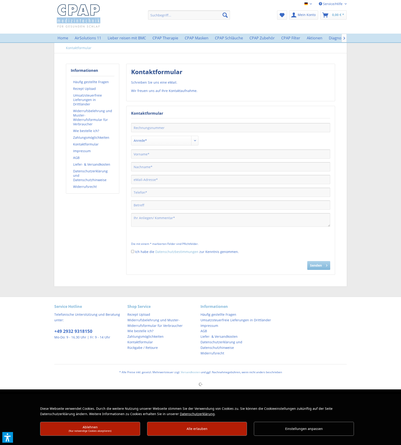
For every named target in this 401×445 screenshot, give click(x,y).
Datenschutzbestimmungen (176, 251)
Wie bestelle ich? (86, 131)
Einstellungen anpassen (304, 428)
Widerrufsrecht (85, 186)
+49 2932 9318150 (73, 331)
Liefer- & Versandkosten (91, 164)
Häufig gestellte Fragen (91, 82)
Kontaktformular (86, 144)
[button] (7, 437)
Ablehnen (90, 428)
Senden (316, 265)
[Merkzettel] (282, 15)
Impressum (82, 151)
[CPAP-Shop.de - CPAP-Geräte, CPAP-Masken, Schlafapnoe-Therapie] (78, 15)
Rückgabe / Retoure (142, 347)
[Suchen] (225, 15)
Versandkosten (190, 372)
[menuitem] (189, 15)
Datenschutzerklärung (197, 414)
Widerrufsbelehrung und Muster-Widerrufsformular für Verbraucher (92, 117)
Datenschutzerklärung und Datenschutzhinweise (90, 175)
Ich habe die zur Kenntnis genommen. (187, 251)
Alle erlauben (197, 428)
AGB (76, 157)
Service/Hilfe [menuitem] (332, 4)
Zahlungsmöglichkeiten (91, 137)
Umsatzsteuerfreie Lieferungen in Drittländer (87, 99)
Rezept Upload (84, 88)
